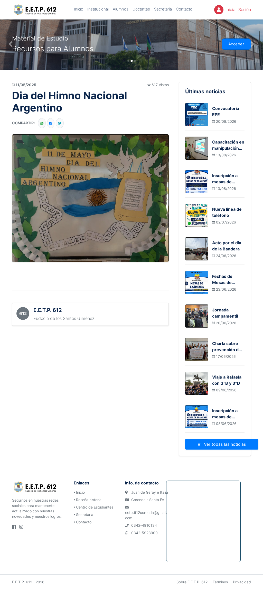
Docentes (141, 9)
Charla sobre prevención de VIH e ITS (226, 347)
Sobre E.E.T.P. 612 (192, 582)
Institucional (98, 9)
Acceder (236, 44)
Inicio (78, 9)
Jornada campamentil (225, 313)
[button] (10, 44)
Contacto (184, 9)
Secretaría (163, 9)
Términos (220, 582)
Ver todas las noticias (224, 444)
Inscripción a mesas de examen (225, 179)
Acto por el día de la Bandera (226, 245)
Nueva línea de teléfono (227, 212)
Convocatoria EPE (225, 111)
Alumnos (120, 9)
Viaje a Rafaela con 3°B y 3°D (226, 380)
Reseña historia (88, 499)
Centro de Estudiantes (94, 507)
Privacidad (242, 582)
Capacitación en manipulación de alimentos (228, 145)
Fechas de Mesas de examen (222, 280)
